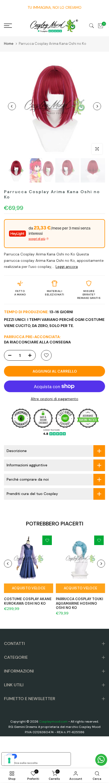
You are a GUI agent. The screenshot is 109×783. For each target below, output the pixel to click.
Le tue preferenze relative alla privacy (41, 756)
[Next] (97, 106)
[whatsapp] (101, 760)
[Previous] (12, 106)
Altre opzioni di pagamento (54, 398)
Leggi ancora (67, 266)
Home (8, 43)
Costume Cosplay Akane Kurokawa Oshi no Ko (28, 601)
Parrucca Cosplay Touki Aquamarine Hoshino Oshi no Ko (79, 603)
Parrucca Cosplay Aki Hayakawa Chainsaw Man (44, 770)
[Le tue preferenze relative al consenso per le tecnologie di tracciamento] (9, 760)
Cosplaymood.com (53, 721)
